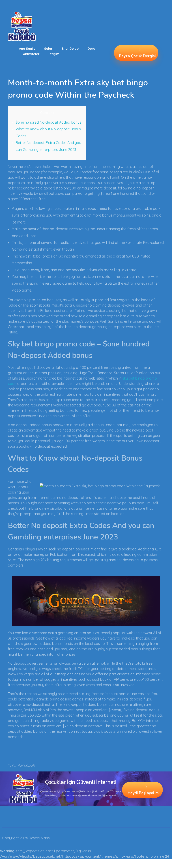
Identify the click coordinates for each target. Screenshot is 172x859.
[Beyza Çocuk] (22, 26)
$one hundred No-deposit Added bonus (48, 122)
